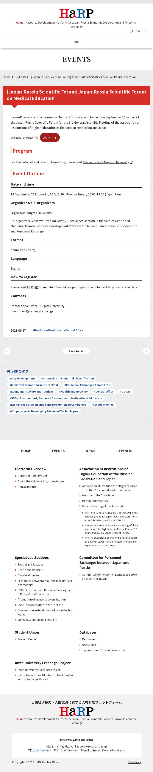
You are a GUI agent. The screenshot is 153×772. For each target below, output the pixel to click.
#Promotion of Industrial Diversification (67, 378)
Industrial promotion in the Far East (40, 605)
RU (145, 31)
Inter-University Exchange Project (39, 670)
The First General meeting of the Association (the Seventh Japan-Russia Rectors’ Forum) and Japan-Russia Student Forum (111, 541)
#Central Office (73, 330)
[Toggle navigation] (76, 42)
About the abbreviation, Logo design (41, 481)
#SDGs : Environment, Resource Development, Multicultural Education (56, 398)
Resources (88, 639)
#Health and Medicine (46, 330)
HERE (31, 287)
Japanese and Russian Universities (103, 650)
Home (7, 77)
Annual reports (27, 486)
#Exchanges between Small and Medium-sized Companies (48, 404)
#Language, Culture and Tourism (31, 391)
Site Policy (134, 762)
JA (131, 31)
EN (138, 31)
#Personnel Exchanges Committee (87, 385)
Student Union (27, 639)
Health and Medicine (30, 570)
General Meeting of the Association (104, 506)
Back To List (76, 351)
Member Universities (95, 501)
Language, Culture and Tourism (37, 619)
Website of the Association (98, 495)
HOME (26, 450)
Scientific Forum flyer (23, 137)
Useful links (89, 645)
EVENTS (21, 77)
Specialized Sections (30, 564)
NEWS (90, 450)
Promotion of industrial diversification (42, 599)
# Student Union (103, 404)
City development (29, 575)
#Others (125, 391)
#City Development (22, 378)
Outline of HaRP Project (32, 476)
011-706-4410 (42, 750)
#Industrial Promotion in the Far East (34, 385)
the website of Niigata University (106, 162)
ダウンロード (50, 137)
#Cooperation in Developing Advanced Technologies (44, 411)
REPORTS (124, 450)
